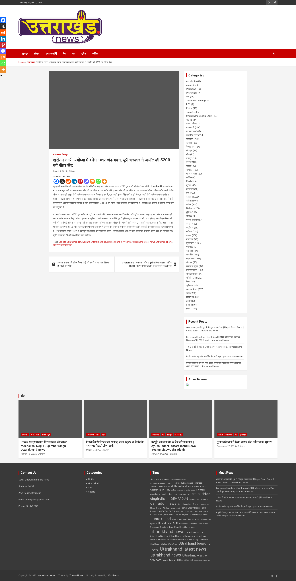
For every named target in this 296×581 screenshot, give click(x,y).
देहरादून (25, 53)
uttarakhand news (167, 531)
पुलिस (188, 212)
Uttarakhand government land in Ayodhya (111, 242)
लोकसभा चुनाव (192, 266)
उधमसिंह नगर (192, 135)
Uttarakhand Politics (159, 536)
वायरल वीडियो (191, 274)
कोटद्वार (189, 150)
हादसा (188, 308)
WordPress (113, 575)
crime (189, 85)
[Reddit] (68, 181)
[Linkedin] (74, 181)
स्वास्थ (188, 293)
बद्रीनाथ (189, 223)
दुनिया (83, 53)
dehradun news (163, 503)
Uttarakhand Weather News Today (182, 539)
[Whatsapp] (98, 181)
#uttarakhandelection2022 (160, 487)
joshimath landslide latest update (176, 515)
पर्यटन (188, 204)
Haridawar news (166, 511)
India (90, 487)
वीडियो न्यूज (191, 277)
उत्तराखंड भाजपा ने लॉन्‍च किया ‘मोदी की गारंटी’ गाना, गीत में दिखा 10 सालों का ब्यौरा (83, 264)
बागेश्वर (189, 231)
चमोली (188, 166)
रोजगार (189, 262)
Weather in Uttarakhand (178, 560)
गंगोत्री (189, 158)
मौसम (188, 247)
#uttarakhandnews (182, 486)
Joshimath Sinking (195, 100)
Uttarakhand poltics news (182, 536)
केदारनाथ (190, 146)
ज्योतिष (95, 53)
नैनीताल (189, 200)
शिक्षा (188, 281)
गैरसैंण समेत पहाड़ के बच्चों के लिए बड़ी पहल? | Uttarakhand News (214, 356)
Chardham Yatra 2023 (182, 494)
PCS (188, 104)
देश (64, 53)
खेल (73, 53)
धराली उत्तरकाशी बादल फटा (202, 561)
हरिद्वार (36, 53)
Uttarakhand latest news (184, 527)
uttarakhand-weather (181, 519)
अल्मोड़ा (189, 119)
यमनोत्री (189, 250)
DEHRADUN (179, 499)
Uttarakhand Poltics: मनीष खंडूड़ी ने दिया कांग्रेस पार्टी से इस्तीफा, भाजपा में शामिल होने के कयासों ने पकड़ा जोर (147, 264)
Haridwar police (156, 515)
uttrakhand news (164, 242)
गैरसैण (188, 162)
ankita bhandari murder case (183, 490)
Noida (91, 479)
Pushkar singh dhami (199, 515)
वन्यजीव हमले (191, 270)
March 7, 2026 (93, 450)
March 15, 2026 (28, 454)
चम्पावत (189, 169)
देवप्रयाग (190, 189)
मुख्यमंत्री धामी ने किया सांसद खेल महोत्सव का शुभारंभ (244, 442)
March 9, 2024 (60, 171)
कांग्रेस (189, 143)
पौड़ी (188, 216)
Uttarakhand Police (194, 532)
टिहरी (188, 181)
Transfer (190, 112)
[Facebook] (56, 181)
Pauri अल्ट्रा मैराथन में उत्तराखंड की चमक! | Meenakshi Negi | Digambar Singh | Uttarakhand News (44, 445)
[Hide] (1, 75)
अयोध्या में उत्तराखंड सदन (62, 245)
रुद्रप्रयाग (190, 258)
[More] (104, 181)
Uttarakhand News (46, 575)
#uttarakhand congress (191, 483)
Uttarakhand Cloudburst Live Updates (193, 524)
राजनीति (189, 254)
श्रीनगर (189, 285)
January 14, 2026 (159, 454)
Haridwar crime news (184, 511)
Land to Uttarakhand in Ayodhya (74, 242)
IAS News (191, 89)
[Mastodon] (86, 181)
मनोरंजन (189, 239)
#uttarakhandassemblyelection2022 (164, 483)
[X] (62, 181)
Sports (91, 491)
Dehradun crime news (198, 499)
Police (189, 108)
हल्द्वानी (189, 301)
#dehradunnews (159, 479)
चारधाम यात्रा (191, 173)
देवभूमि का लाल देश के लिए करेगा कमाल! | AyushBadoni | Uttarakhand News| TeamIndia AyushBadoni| (173, 445)
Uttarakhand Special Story (199, 116)
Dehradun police (184, 504)
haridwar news (201, 511)
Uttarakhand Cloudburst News (161, 527)
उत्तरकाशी (190, 127)
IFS (187, 96)
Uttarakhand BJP (168, 523)
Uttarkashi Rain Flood (169, 544)
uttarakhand (160, 519)
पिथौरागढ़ (190, 208)
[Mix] (92, 181)
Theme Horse (76, 575)
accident (190, 81)
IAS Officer (191, 92)
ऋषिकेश (189, 139)
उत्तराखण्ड (50, 53)
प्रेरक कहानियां (192, 220)
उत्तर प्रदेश (191, 123)
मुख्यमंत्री (190, 243)
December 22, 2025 (226, 446)
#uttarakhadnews (178, 480)
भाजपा (188, 235)
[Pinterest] (80, 181)
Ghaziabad (93, 483)
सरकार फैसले (191, 289)
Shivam (72, 171)
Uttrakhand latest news (143, 242)
